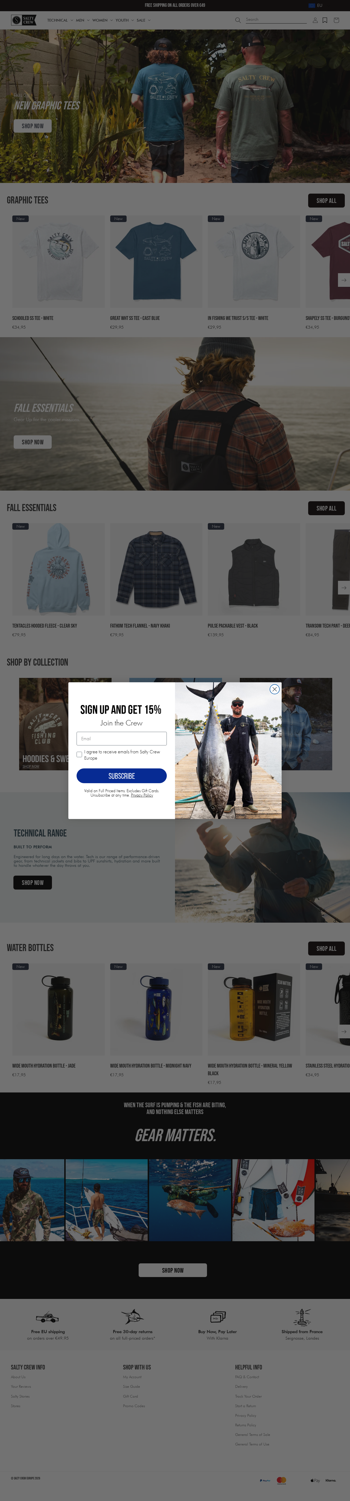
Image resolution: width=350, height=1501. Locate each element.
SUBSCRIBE (122, 775)
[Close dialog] (274, 689)
